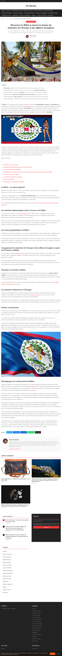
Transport (33, 15)
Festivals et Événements (41, 13)
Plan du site (34, 648)
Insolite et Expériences (24, 15)
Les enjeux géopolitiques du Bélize (12, 169)
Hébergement (15, 15)
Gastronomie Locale (53, 13)
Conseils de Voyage (48, 10)
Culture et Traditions (18, 13)
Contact (3, 648)
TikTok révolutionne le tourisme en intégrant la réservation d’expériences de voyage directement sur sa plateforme (17, 536)
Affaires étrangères (29, 106)
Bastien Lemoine (14, 439)
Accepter (52, 653)
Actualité (8, 10)
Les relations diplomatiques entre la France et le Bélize (17, 167)
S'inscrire (46, 527)
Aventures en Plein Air (17, 10)
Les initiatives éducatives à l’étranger (12, 176)
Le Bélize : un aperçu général (10, 164)
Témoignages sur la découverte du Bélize (13, 181)
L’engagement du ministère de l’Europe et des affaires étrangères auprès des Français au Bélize (27, 172)
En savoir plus (16, 654)
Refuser (58, 653)
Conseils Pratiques (38, 10)
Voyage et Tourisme (41, 15)
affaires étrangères (22, 213)
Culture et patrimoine (8, 179)
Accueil (3, 10)
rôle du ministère (20, 253)
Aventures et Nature (28, 10)
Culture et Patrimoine (7, 13)
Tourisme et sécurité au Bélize (10, 174)
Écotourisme (50, 15)
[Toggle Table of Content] (2, 161)
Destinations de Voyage (29, 13)
